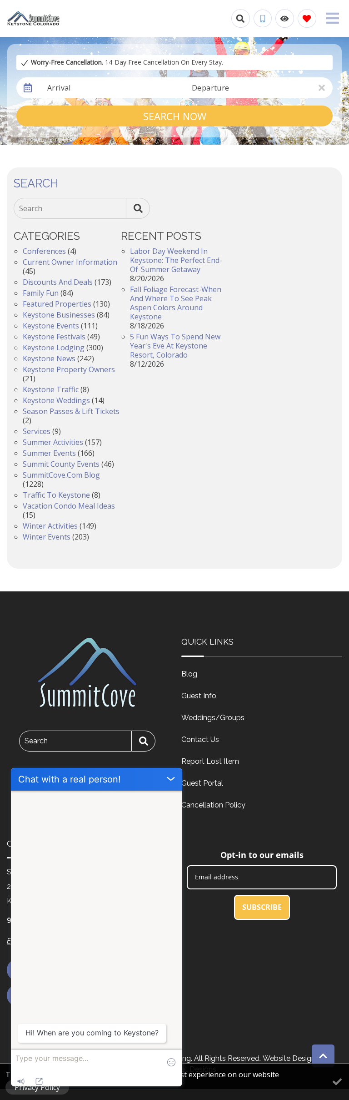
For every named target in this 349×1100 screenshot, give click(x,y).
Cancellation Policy (213, 805)
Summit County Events (61, 464)
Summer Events (49, 453)
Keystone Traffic (51, 389)
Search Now (174, 116)
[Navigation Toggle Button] (333, 18)
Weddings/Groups (212, 717)
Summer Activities (53, 442)
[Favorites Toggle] (307, 18)
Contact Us (200, 739)
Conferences (44, 251)
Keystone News (49, 358)
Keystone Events (51, 326)
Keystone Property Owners (69, 369)
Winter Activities (50, 526)
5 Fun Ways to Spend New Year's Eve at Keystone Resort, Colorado (175, 346)
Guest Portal (202, 783)
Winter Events (46, 537)
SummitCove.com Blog (61, 475)
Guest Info (198, 695)
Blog (189, 674)
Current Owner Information (70, 262)
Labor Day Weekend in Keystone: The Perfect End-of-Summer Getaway (176, 260)
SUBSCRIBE (262, 907)
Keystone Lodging (54, 348)
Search (30, 208)
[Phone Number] (263, 19)
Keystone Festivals (54, 337)
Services (36, 431)
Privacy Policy (37, 1087)
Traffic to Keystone (56, 495)
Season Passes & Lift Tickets (71, 411)
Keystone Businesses (59, 315)
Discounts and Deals (58, 282)
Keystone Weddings (56, 400)
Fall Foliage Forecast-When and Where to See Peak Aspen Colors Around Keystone (175, 303)
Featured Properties (57, 304)
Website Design (289, 1058)
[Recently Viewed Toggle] (284, 18)
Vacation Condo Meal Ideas (69, 506)
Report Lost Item (210, 761)
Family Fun (41, 293)
